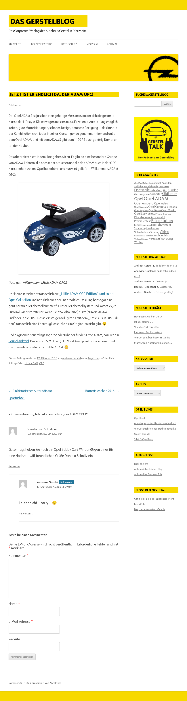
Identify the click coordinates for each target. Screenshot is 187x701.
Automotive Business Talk (148, 474)
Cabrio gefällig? (164, 292)
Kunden (173, 190)
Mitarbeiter (154, 194)
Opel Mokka (168, 210)
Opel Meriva (154, 210)
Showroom (164, 224)
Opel (138, 198)
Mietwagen (140, 194)
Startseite (15, 44)
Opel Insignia (170, 206)
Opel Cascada (141, 206)
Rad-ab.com (141, 463)
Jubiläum (156, 190)
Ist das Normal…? (143, 321)
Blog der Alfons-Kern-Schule (149, 509)
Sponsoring (140, 228)
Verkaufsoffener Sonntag (146, 232)
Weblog (149, 235)
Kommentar (18, 555)
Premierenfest (142, 221)
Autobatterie (164, 186)
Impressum (92, 44)
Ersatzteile (142, 190)
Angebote (93, 358)
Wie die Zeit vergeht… (146, 327)
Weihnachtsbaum (141, 239)
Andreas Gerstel (71, 358)
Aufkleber (139, 186)
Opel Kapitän (141, 210)
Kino (165, 190)
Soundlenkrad (19, 341)
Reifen (137, 224)
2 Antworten (15, 105)
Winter (138, 242)
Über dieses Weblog (41, 44)
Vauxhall (155, 228)
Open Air (167, 213)
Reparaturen (145, 225)
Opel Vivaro (157, 213)
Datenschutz (69, 44)
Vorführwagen (139, 235)
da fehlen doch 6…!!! (167, 265)
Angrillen (166, 183)
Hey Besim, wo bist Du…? (148, 316)
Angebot (156, 183)
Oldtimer (169, 193)
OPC (41, 363)
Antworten (14, 466)
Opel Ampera (144, 203)
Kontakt (112, 44)
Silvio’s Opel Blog (143, 439)
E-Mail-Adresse (21, 621)
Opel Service (142, 214)
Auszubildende (151, 186)
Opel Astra (161, 203)
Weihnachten (162, 235)
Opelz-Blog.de (142, 434)
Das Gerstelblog (42, 21)
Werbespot (154, 238)
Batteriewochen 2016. (102, 391)
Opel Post (139, 418)
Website (14, 639)
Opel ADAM (156, 198)
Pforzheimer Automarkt (149, 217)
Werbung (167, 238)
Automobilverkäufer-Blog (148, 469)
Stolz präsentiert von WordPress (43, 683)
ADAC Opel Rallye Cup (143, 183)
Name (14, 604)
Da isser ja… (162, 281)
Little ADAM (31, 363)
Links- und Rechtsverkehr (148, 332)
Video (164, 231)
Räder (154, 224)
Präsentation (162, 220)
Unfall (149, 228)
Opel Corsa (155, 207)
